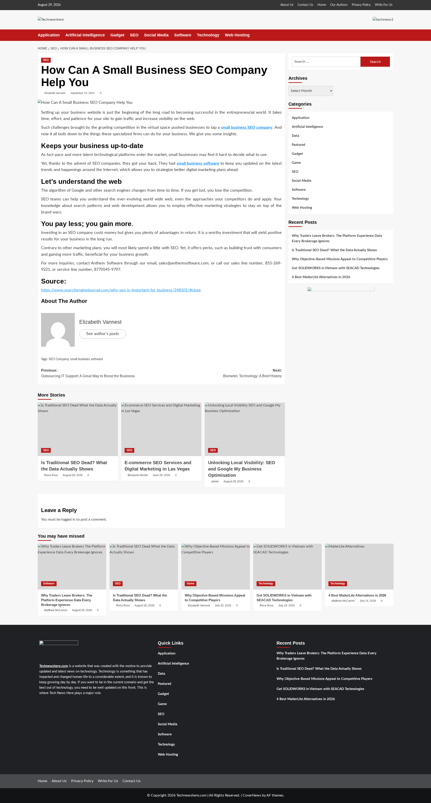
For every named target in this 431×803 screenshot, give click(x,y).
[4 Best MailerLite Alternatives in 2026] (359, 566)
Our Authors (338, 5)
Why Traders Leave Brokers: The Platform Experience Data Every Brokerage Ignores (337, 238)
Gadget (117, 35)
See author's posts (102, 334)
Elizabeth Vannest (54, 93)
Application (49, 35)
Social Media (156, 35)
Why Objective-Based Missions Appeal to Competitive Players (340, 259)
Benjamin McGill (138, 475)
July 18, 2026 (286, 605)
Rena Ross (51, 475)
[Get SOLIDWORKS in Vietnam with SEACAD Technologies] (287, 566)
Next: (252, 373)
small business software (198, 164)
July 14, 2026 (368, 600)
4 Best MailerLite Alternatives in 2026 (321, 277)
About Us (286, 5)
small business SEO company (247, 128)
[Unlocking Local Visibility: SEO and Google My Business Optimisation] (245, 429)
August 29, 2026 (82, 610)
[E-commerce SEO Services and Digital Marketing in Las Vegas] (161, 429)
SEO (134, 35)
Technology (208, 35)
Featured (298, 144)
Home (321, 5)
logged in (68, 519)
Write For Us (383, 5)
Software (182, 35)
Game (296, 162)
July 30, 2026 (223, 605)
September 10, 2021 (82, 93)
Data (295, 136)
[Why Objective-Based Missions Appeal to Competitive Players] (215, 566)
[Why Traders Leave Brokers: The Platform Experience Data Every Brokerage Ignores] (72, 566)
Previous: (88, 373)
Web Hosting (237, 35)
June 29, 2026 (161, 475)
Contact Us (305, 5)
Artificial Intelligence (85, 35)
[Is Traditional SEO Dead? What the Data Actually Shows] (78, 429)
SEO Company (59, 359)
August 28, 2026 (73, 475)
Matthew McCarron (55, 610)
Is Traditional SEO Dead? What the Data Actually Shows (334, 250)
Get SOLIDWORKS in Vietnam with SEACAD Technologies (336, 268)
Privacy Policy (361, 5)
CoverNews (252, 795)
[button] (391, 35)
